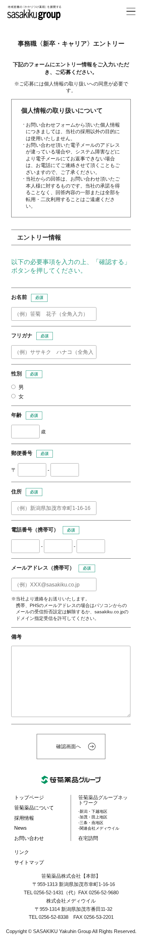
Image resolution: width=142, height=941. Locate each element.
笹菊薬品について (34, 807)
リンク (21, 852)
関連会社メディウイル (99, 828)
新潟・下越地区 (93, 811)
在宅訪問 (88, 838)
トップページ (29, 797)
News (20, 828)
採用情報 (24, 818)
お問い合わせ (29, 838)
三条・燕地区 (91, 822)
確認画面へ (68, 746)
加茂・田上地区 (93, 817)
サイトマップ (29, 862)
